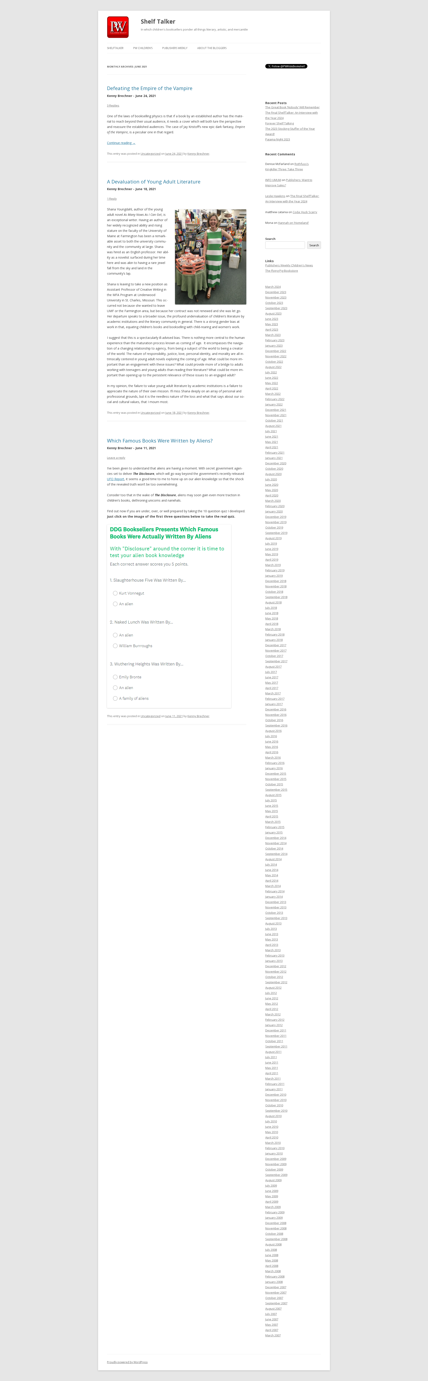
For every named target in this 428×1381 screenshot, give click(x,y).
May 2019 (271, 554)
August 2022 (273, 367)
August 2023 (273, 313)
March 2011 (273, 1078)
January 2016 (274, 768)
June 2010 (271, 1127)
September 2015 (276, 790)
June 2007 (271, 1319)
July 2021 (271, 431)
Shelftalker (115, 48)
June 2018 (271, 613)
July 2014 (271, 864)
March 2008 (273, 1271)
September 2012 (276, 982)
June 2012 (271, 998)
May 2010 (271, 1132)
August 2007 (273, 1309)
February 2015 (274, 827)
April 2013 (271, 945)
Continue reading (121, 143)
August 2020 (273, 474)
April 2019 (271, 560)
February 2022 (274, 399)
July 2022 (271, 372)
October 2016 (274, 720)
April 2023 (271, 329)
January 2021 (274, 458)
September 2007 (276, 1303)
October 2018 (274, 592)
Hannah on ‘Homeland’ (293, 223)
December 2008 (275, 1223)
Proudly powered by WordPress (127, 1362)
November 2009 (275, 1164)
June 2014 (271, 870)
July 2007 (271, 1314)
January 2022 (274, 404)
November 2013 (275, 907)
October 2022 (274, 362)
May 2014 (271, 875)
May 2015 (271, 811)
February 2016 (274, 763)
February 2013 (274, 955)
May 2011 (271, 1068)
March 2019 (273, 565)
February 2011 (274, 1084)
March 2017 (273, 693)
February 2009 (274, 1212)
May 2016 (271, 747)
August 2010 (273, 1116)
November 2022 (275, 356)
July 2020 (271, 479)
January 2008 (274, 1282)
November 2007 (275, 1292)
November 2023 (275, 297)
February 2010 (274, 1148)
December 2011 (275, 1030)
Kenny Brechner (198, 154)
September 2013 (276, 918)
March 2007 (273, 1335)
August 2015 (273, 795)
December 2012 (275, 966)
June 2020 (271, 485)
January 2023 (274, 346)
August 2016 (273, 731)
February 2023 (274, 340)
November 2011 (275, 1036)
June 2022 (271, 378)
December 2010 (275, 1095)
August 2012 (273, 988)
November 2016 (275, 715)
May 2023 (271, 324)
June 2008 (271, 1255)
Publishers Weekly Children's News (289, 265)
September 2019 (276, 533)
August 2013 (273, 923)
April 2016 (271, 752)
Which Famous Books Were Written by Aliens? (160, 440)
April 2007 (271, 1330)
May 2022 (271, 383)
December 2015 (275, 774)
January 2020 (274, 511)
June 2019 (271, 549)
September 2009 (276, 1175)
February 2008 (274, 1276)
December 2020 (275, 463)
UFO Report (115, 479)
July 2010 (271, 1121)
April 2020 (271, 495)
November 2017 (275, 650)
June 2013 (271, 934)
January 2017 (274, 704)
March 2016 (273, 757)
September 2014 (276, 854)
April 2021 (271, 447)
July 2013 (271, 929)
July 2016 (271, 736)
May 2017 (271, 683)
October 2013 (274, 913)
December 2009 (275, 1159)
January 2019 (274, 576)
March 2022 (273, 394)
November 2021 (275, 415)
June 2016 (271, 741)
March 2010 (273, 1143)
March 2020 (273, 501)
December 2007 (275, 1287)
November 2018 (275, 586)
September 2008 (276, 1239)
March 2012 (273, 1014)
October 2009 (274, 1169)
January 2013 (274, 961)
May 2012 (271, 1004)
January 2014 (274, 897)
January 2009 (274, 1218)
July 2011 (271, 1057)
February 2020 (274, 506)
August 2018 (273, 602)
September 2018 (276, 597)
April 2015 (271, 816)
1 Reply (112, 199)
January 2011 (274, 1089)
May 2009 (271, 1196)
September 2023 (276, 308)
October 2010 (274, 1105)
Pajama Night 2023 (277, 139)
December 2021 (275, 410)
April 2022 (271, 388)
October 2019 (274, 527)
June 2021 (271, 436)
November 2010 (275, 1100)
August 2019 (273, 538)
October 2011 (274, 1041)
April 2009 (271, 1202)
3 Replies (113, 105)
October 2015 (274, 784)
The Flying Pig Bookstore (281, 271)
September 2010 (276, 1111)
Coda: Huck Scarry (305, 212)
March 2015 (273, 822)
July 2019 (271, 543)
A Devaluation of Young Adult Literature (153, 181)
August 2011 (273, 1052)
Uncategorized (150, 154)
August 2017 (273, 667)
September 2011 (276, 1046)
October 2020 (274, 469)
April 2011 (271, 1073)
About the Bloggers (211, 48)
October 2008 (274, 1234)
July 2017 (271, 672)
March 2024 (273, 287)
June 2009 (271, 1191)
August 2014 (273, 859)
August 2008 (273, 1244)
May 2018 (271, 618)
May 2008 (271, 1260)
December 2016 (275, 709)
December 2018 (275, 581)
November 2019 (275, 522)
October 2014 (274, 848)
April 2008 (271, 1266)
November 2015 (275, 779)
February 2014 (274, 891)
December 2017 (275, 645)
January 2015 (274, 832)
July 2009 (271, 1185)
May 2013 (271, 939)
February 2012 (274, 1020)
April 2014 (271, 881)
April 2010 (271, 1137)
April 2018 (271, 624)
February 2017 (274, 699)
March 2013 (273, 950)
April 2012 (271, 1009)
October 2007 (274, 1298)
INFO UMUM (273, 180)
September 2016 (276, 725)
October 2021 (274, 420)
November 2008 (275, 1228)
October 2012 (274, 977)
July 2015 (271, 800)
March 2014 (273, 886)
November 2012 (275, 971)
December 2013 (275, 902)
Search (270, 239)
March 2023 (273, 335)
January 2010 (274, 1153)
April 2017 (271, 688)
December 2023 (275, 292)
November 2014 (275, 843)
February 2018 (274, 634)
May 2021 (271, 442)
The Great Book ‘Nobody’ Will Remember (292, 107)
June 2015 (271, 806)
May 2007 (271, 1325)
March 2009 (273, 1207)
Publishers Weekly (174, 48)
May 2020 (271, 490)
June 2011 (271, 1062)
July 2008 (271, 1250)
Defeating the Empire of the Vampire (149, 88)
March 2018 (273, 629)
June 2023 (271, 319)
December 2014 (275, 838)
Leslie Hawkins (275, 196)
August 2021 (273, 426)
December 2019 (275, 517)
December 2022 (275, 351)
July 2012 (271, 993)
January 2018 (274, 640)
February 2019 (274, 570)
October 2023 (274, 303)
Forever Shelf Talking (279, 123)
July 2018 (271, 608)
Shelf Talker (158, 21)
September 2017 (276, 661)
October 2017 (274, 656)
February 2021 (274, 453)
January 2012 (274, 1025)
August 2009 (273, 1180)
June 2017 (271, 677)
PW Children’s (142, 48)
